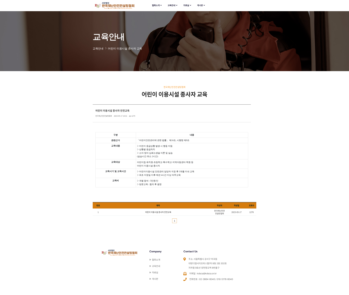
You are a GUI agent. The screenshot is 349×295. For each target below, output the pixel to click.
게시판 (200, 5)
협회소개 (156, 5)
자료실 (186, 5)
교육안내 (171, 5)
